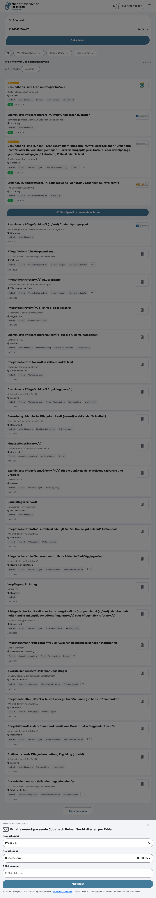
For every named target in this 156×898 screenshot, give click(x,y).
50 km (144, 858)
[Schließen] (148, 825)
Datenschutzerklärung (62, 892)
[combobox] (76, 843)
